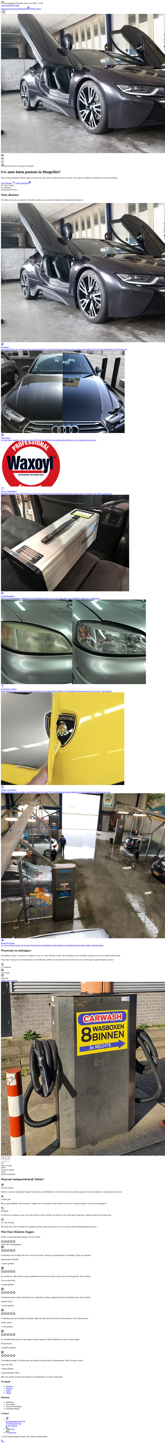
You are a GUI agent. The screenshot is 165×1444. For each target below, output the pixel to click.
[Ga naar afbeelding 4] (8, 1161)
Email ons (12, 1432)
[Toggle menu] (3, 12)
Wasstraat (4, 9)
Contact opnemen (21, 183)
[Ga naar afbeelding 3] (6, 1161)
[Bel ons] (2, 1442)
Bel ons (11, 1429)
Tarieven (11, 9)
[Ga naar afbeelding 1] (2, 1161)
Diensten (23, 9)
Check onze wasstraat (9, 980)
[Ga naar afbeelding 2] (4, 1161)
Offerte (32, 9)
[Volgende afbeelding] (8, 1158)
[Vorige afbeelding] (3, 1158)
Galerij (17, 9)
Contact (38, 9)
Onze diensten (6, 183)
